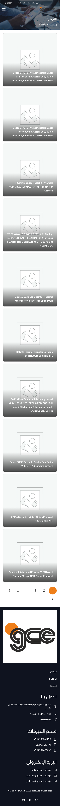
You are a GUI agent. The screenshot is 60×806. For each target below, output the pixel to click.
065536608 (45, 719)
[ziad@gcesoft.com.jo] (54, 770)
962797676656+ (42, 750)
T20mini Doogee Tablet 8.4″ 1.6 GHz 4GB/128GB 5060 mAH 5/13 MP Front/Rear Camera (31, 187)
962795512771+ (42, 744)
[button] (3, 9)
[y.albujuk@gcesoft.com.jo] (54, 781)
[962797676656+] (54, 750)
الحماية (53, 686)
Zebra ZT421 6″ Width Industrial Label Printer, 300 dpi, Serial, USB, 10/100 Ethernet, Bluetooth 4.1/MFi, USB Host (32, 132)
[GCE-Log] (48, 10)
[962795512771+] (54, 744)
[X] (30, 800)
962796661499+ (42, 739)
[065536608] (54, 719)
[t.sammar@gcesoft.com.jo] (54, 775)
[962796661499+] (54, 739)
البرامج (53, 671)
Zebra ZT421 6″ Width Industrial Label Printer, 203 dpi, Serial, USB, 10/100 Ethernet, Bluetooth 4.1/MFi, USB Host (32, 77)
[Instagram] (23, 800)
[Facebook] (36, 800)
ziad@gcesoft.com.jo (41, 770)
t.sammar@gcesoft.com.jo (38, 775)
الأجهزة (53, 678)
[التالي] (53, 599)
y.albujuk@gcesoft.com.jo (39, 781)
